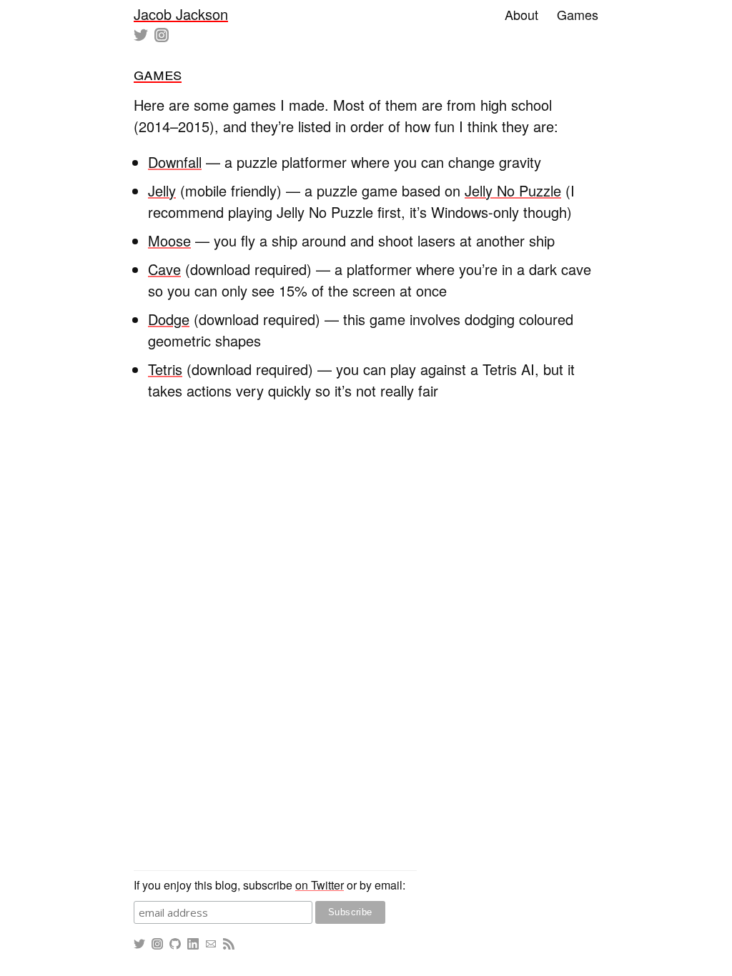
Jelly (162, 190)
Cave (164, 269)
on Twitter (319, 885)
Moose (169, 240)
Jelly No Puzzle (513, 190)
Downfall (175, 161)
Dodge (168, 319)
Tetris (165, 369)
